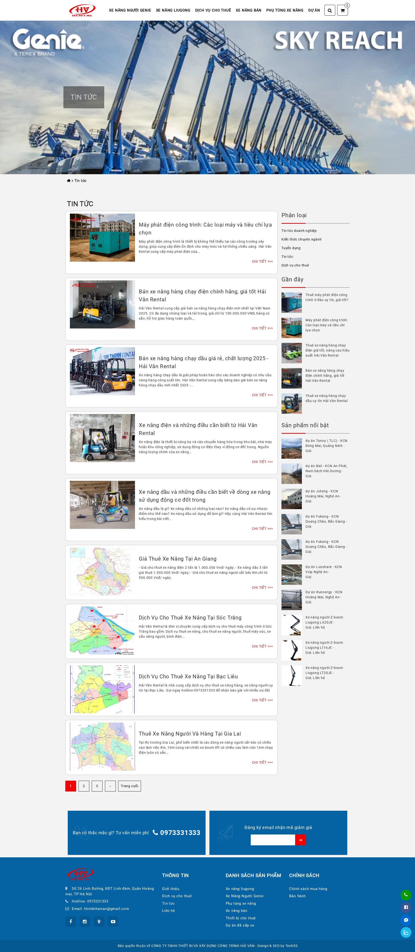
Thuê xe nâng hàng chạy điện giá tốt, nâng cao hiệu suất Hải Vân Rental (327, 350)
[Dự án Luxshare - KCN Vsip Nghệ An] (293, 574)
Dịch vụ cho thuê (213, 10)
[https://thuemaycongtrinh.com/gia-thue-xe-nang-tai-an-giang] (102, 571)
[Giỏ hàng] (342, 10)
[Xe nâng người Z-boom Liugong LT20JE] (293, 675)
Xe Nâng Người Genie (130, 10)
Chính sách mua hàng (308, 889)
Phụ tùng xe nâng (285, 10)
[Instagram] (84, 921)
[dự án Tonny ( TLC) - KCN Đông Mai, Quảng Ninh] (293, 448)
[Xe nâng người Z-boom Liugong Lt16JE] (293, 650)
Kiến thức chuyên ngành (301, 239)
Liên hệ (168, 911)
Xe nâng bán (249, 10)
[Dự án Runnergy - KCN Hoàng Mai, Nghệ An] (293, 600)
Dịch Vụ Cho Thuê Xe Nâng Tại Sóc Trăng (190, 618)
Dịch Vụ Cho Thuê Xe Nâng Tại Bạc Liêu (188, 677)
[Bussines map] (99, 921)
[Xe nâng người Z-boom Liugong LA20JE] (293, 625)
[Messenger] (406, 920)
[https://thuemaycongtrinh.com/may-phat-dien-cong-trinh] (102, 237)
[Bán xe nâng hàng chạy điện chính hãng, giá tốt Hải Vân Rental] (293, 378)
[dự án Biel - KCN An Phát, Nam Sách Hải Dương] (293, 474)
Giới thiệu (170, 889)
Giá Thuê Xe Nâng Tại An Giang (177, 559)
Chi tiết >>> (262, 261)
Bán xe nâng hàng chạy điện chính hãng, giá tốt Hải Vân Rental (325, 376)
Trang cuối (129, 786)
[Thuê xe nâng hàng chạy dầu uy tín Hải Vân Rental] (293, 403)
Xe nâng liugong (173, 10)
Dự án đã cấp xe (240, 925)
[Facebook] (406, 907)
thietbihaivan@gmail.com (106, 909)
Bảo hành (297, 896)
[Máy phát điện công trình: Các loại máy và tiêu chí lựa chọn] (293, 328)
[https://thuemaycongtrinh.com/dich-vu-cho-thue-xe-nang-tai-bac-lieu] (102, 689)
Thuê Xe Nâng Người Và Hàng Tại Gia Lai (190, 734)
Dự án (314, 10)
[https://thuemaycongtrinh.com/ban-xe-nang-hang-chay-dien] (102, 304)
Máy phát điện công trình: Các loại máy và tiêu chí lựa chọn (326, 325)
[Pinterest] (113, 921)
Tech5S (292, 946)
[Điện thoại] (406, 895)
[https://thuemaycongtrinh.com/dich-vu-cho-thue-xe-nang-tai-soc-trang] (102, 630)
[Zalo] (406, 932)
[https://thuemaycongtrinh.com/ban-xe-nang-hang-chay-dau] (102, 371)
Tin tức (287, 257)
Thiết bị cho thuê (241, 918)
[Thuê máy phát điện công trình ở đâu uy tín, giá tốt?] (293, 302)
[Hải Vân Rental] (82, 10)
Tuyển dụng (291, 248)
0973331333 (180, 833)
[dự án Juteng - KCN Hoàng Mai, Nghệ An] (293, 499)
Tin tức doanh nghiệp (299, 231)
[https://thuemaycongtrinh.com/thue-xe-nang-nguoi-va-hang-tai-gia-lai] (102, 746)
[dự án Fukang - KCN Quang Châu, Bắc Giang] (293, 524)
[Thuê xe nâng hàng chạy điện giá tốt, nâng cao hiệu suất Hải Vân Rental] (293, 353)
